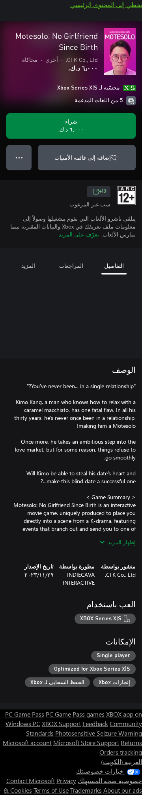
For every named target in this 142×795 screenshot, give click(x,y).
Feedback (95, 723)
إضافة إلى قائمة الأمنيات (82, 157)
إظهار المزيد (122, 542)
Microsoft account (27, 742)
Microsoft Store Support (86, 742)
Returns (131, 742)
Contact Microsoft (30, 780)
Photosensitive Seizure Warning (98, 733)
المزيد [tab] (28, 265)
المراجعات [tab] (71, 265)
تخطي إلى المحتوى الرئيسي (106, 4)
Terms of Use (51, 790)
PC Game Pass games (75, 714)
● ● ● (19, 157)
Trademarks (86, 790)
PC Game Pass (24, 714)
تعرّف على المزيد (79, 234)
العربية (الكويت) (121, 761)
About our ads (122, 790)
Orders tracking (120, 752)
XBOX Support (61, 723)
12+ (102, 191)
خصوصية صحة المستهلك (110, 780)
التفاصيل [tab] (114, 265)
